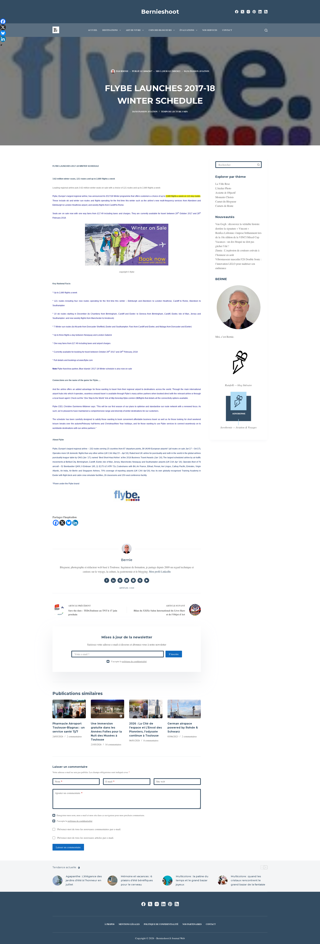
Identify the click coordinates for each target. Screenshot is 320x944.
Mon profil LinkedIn (160, 571)
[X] (62, 523)
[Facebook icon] (106, 580)
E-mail (110, 781)
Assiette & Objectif (225, 192)
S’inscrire (174, 654)
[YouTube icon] (146, 580)
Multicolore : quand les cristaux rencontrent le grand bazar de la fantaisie (248, 880)
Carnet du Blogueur (225, 201)
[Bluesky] (69, 523)
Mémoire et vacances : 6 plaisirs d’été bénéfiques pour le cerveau (137, 880)
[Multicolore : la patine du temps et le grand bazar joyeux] (167, 881)
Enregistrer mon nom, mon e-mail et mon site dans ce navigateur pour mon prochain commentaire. (101, 815)
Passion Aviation (199, 71)
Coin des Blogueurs (160, 30)
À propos (109, 924)
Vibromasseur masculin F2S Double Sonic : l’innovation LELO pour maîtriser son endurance (238, 263)
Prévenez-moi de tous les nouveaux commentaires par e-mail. (89, 829)
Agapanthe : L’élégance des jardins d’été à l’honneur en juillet (84, 880)
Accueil (92, 30)
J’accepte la (129, 661)
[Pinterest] (254, 11)
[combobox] (236, 164)
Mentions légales (129, 924)
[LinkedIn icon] (113, 580)
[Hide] (1, 45)
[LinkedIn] (260, 11)
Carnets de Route (224, 205)
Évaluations (187, 30)
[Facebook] (236, 11)
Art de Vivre (133, 30)
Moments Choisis (224, 197)
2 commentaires (74, 736)
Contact (227, 30)
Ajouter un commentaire (68, 793)
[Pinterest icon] (140, 580)
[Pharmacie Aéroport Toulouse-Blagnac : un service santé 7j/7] (69, 709)
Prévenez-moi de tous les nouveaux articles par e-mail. (85, 837)
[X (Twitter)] (242, 11)
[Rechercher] (266, 30)
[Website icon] (120, 580)
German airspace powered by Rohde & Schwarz (183, 727)
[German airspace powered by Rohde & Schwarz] (184, 709)
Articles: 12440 (126, 588)
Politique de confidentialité (161, 924)
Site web (160, 781)
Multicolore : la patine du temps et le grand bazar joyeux (192, 880)
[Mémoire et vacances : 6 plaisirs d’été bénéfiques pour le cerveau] (113, 881)
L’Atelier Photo (223, 188)
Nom (58, 781)
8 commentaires (151, 740)
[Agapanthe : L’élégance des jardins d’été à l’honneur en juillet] (57, 881)
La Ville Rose (222, 183)
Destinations (110, 30)
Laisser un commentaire (68, 847)
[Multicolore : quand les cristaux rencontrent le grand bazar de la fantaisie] (223, 881)
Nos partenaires (192, 924)
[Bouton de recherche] (258, 164)
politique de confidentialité (134, 661)
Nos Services (209, 30)
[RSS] (266, 11)
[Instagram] (248, 11)
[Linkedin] (75, 523)
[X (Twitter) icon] (126, 580)
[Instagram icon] (133, 580)
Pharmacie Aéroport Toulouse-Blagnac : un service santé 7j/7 (68, 727)
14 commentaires (113, 744)
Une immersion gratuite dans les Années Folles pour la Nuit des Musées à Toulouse (106, 731)
